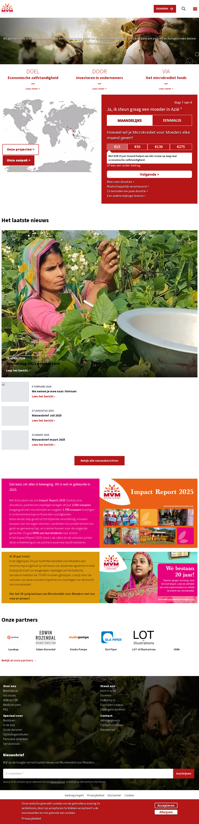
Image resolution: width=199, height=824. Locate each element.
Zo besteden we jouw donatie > (127, 191)
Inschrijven (183, 773)
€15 (117, 147)
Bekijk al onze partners (19, 660)
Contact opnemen (112, 725)
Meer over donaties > (120, 182)
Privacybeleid (95, 795)
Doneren (105, 695)
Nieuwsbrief (107, 730)
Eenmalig (172, 120)
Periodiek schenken (15, 739)
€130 (159, 147)
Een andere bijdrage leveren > (126, 196)
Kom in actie (108, 691)
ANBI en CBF (10, 700)
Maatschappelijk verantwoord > (128, 186)
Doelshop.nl (107, 700)
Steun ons (107, 686)
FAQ (5, 709)
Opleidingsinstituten (15, 734)
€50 (137, 147)
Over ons (9, 686)
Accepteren (166, 805)
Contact (106, 716)
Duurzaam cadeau (111, 705)
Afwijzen (166, 812)
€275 (181, 147)
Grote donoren (12, 730)
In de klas (9, 725)
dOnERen (162, 8)
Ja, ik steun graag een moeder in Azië (144, 109)
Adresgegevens (110, 720)
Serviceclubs (11, 744)
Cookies (129, 795)
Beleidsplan (10, 691)
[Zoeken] (184, 9)
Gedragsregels (74, 795)
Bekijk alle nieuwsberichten (99, 461)
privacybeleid (58, 782)
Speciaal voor (13, 716)
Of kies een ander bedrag (123, 165)
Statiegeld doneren (112, 709)
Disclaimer (114, 795)
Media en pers (12, 705)
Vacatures (9, 695)
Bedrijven (9, 720)
